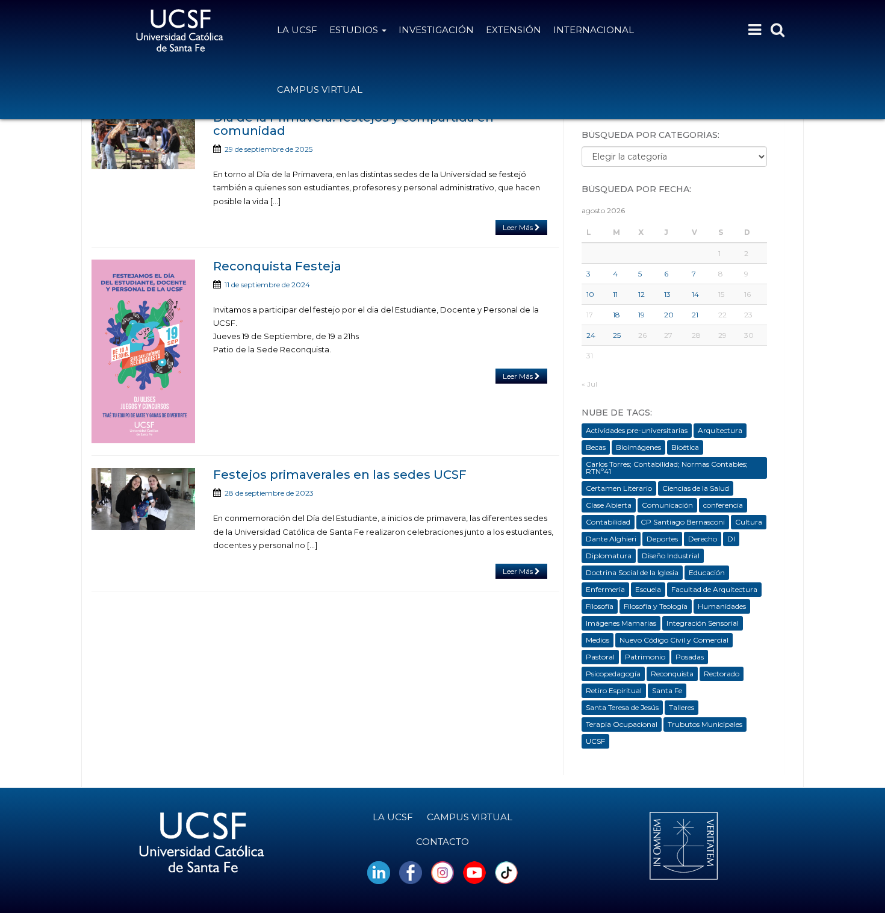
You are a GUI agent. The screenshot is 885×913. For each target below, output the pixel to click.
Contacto (442, 841)
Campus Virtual (319, 89)
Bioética (685, 447)
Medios (597, 639)
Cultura (748, 521)
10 (590, 294)
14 (695, 294)
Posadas (689, 656)
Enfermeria (605, 589)
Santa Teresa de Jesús (622, 707)
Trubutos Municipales (705, 724)
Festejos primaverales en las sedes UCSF (340, 474)
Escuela (648, 589)
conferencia (723, 504)
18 (616, 314)
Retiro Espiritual (614, 690)
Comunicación (667, 504)
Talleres (681, 707)
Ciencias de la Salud (695, 488)
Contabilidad (608, 521)
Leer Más (519, 227)
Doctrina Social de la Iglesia (632, 572)
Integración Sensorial (702, 623)
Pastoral (600, 656)
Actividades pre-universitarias (637, 430)
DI (731, 538)
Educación (707, 572)
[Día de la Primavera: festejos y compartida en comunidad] (143, 140)
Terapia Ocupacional (621, 724)
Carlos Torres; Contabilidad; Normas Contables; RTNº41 (667, 468)
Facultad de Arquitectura (714, 589)
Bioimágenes (638, 447)
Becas (596, 447)
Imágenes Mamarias (621, 623)
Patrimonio (645, 656)
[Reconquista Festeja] (143, 351)
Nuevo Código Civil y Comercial (674, 639)
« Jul (589, 383)
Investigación (436, 30)
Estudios (354, 30)
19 (641, 314)
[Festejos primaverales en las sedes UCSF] (143, 499)
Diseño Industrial (671, 555)
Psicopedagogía (613, 673)
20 (669, 314)
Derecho (702, 538)
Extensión (513, 30)
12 (641, 294)
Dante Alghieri (611, 538)
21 (695, 314)
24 (590, 335)
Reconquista (672, 673)
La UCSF (297, 30)
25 (617, 335)
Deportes (662, 538)
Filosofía (599, 606)
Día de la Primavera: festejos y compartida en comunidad (353, 124)
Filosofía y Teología (656, 606)
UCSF (595, 741)
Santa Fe (667, 690)
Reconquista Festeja (277, 266)
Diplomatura (609, 555)
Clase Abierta (609, 504)
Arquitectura (720, 430)
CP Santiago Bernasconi (683, 521)
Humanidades (722, 606)
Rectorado (721, 673)
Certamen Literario (619, 488)
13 (667, 294)
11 (615, 294)
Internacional (593, 30)
